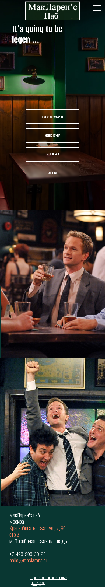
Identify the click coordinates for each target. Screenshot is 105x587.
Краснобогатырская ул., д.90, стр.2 (38, 531)
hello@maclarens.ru (28, 560)
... (35, 39)
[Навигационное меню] (97, 8)
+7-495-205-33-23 (27, 554)
